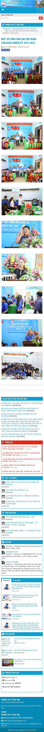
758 (23, 643)
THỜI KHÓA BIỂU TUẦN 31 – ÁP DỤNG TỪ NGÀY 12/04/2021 (23, 532)
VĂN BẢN (8, 542)
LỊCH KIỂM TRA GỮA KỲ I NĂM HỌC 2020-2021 (22, 496)
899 (23, 652)
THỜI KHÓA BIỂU (10, 513)
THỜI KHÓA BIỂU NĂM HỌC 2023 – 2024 (20, 517)
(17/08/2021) (27, 449)
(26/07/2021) (13, 467)
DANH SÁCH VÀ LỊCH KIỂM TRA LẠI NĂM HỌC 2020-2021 (22, 483)
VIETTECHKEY (30, 730)
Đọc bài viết (5, 50)
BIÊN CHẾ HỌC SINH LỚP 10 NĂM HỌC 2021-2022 (22, 471)
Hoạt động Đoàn (17, 29)
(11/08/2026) (15, 619)
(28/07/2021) (23, 455)
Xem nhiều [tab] (17, 580)
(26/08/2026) (15, 599)
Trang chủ (6, 29)
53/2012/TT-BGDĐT (12, 562)
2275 (27, 47)
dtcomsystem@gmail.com (17, 721)
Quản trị (5, 47)
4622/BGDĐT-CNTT (12, 552)
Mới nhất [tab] (6, 580)
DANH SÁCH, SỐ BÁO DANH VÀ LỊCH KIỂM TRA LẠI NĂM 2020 (23, 503)
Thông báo (9, 442)
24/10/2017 (14, 47)
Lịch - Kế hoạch (11, 478)
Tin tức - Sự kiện (30, 29)
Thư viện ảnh (10, 634)
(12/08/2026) (15, 610)
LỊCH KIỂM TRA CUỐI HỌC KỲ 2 (17, 490)
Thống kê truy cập (12, 673)
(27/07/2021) (20, 461)
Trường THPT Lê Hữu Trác (14, 25)
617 (23, 663)
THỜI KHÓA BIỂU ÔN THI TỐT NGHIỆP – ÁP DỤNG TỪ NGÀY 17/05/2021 (22, 524)
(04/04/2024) (15, 591)
